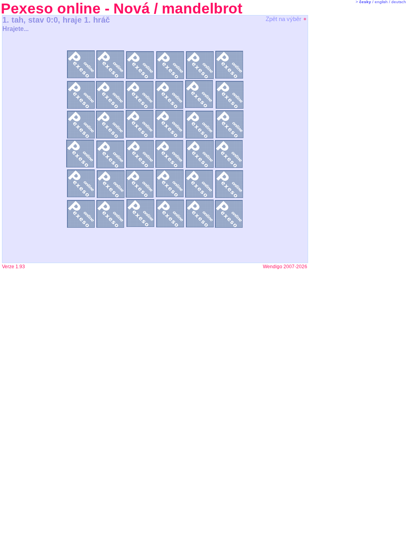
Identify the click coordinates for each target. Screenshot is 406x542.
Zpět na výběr (284, 18)
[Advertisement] (341, 139)
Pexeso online (51, 8)
